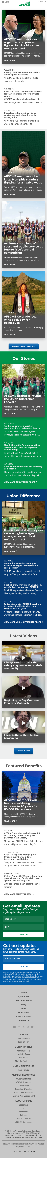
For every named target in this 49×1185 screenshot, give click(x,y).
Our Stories (23, 358)
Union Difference (24, 495)
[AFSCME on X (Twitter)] (23, 1027)
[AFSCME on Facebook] (19, 1027)
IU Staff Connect (30, 1151)
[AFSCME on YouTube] (28, 1027)
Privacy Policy (16, 1151)
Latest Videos (23, 635)
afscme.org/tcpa (23, 981)
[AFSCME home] (24, 4)
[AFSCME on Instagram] (32, 1027)
